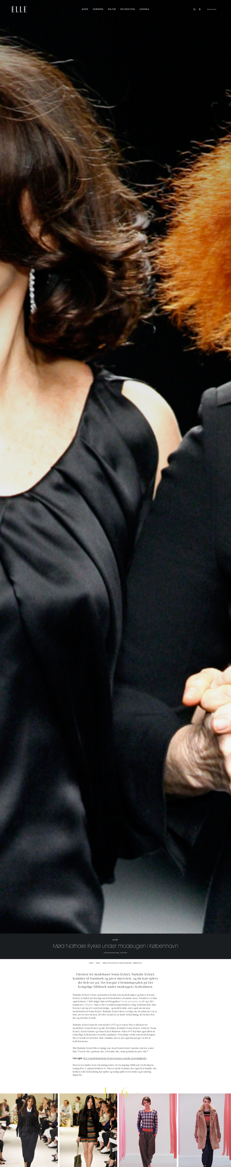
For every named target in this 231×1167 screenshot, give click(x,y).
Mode (85, 9)
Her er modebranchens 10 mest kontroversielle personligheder (115, 1058)
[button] (136, 1093)
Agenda (144, 9)
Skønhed (98, 9)
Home (91, 963)
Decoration (127, 9)
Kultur (112, 9)
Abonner (212, 9)
